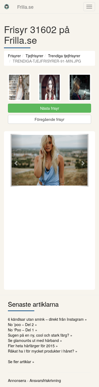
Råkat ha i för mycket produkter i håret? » (42, 351)
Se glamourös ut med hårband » (35, 340)
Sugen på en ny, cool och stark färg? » (40, 335)
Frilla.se (25, 6)
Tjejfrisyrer (34, 55)
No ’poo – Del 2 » (22, 324)
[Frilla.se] (6, 6)
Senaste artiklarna (33, 304)
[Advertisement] (49, 237)
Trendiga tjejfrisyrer (64, 55)
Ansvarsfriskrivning (45, 380)
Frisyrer (14, 55)
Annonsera (17, 380)
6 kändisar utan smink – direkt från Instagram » (47, 319)
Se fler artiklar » (21, 361)
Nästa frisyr (49, 108)
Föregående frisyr (49, 119)
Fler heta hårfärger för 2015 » (33, 345)
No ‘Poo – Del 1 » (22, 329)
